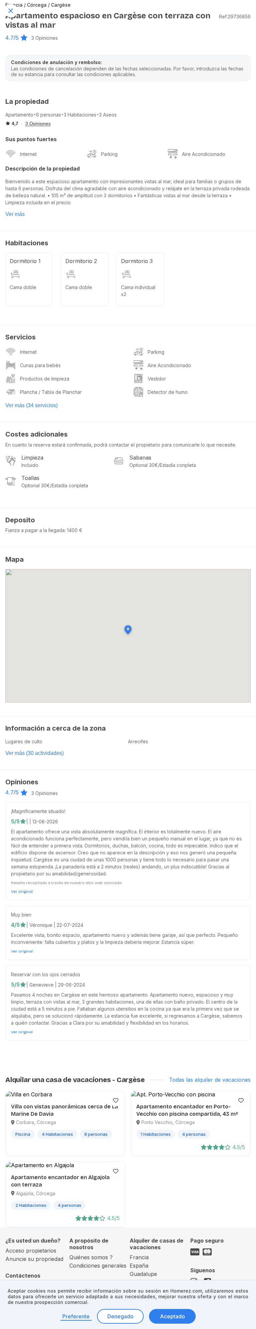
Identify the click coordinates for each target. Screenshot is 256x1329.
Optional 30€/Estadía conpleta (162, 465)
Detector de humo (168, 392)
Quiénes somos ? (91, 1257)
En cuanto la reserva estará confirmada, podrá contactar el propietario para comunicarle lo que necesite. (120, 445)
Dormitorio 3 (137, 261)
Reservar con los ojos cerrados (45, 974)
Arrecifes (138, 741)
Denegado (120, 1316)
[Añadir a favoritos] (116, 1100)
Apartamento (19, 114)
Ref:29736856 (235, 16)
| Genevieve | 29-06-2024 (55, 985)
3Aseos (108, 114)
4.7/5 (12, 37)
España (139, 1265)
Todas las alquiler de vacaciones (210, 1079)
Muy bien (21, 914)
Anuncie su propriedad (34, 1259)
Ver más (15, 214)
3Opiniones (44, 38)
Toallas (30, 478)
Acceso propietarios (30, 1250)
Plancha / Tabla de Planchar (51, 392)
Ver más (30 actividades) (34, 753)
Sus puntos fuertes (31, 139)
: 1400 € (73, 530)
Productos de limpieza (44, 378)
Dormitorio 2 (81, 261)
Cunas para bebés (40, 365)
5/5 (15, 821)
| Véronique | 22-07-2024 (54, 925)
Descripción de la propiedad (42, 168)
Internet (28, 154)
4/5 (15, 924)
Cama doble (23, 287)
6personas (48, 114)
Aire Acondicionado (203, 154)
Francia (139, 1257)
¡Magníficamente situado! (38, 811)
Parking (109, 154)
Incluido (29, 465)
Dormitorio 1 (25, 261)
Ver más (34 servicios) (31, 405)
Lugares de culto (23, 741)
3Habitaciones (80, 114)
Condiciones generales (97, 1265)
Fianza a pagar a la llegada (35, 530)
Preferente (76, 1316)
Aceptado (172, 1316)
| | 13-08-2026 (42, 821)
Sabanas (140, 457)
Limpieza (32, 457)
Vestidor (157, 378)
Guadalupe (143, 1274)
